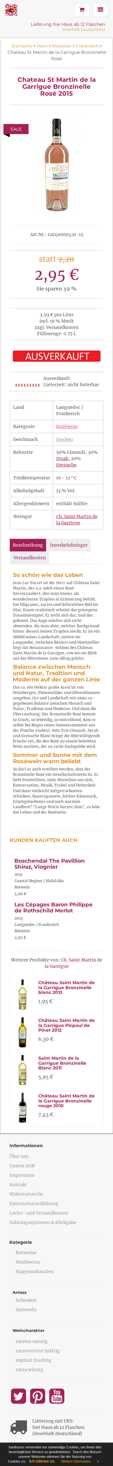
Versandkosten (29, 558)
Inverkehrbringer (69, 545)
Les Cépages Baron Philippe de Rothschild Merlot (53, 907)
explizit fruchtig (33, 1360)
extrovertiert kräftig (38, 1351)
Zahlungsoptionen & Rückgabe (43, 1222)
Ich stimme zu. (42, 1461)
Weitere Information (76, 1461)
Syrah (62, 458)
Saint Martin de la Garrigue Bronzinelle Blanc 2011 (62, 1063)
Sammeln (26, 1309)
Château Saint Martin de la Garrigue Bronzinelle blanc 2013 (66, 987)
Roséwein (67, 426)
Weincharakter (29, 1330)
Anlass (20, 1292)
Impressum (22, 1175)
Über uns (19, 1156)
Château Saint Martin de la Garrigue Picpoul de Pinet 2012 (66, 1025)
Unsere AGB (22, 1166)
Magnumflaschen (35, 1271)
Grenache (66, 465)
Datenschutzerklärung (33, 1203)
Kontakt (18, 1184)
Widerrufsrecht (26, 1194)
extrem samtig (32, 1341)
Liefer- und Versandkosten (38, 1213)
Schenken (26, 1300)
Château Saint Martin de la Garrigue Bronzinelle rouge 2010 (66, 1100)
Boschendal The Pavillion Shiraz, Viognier (49, 864)
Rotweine (26, 1252)
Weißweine (28, 1262)
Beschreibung (28, 545)
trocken (64, 439)
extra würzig (29, 1370)
